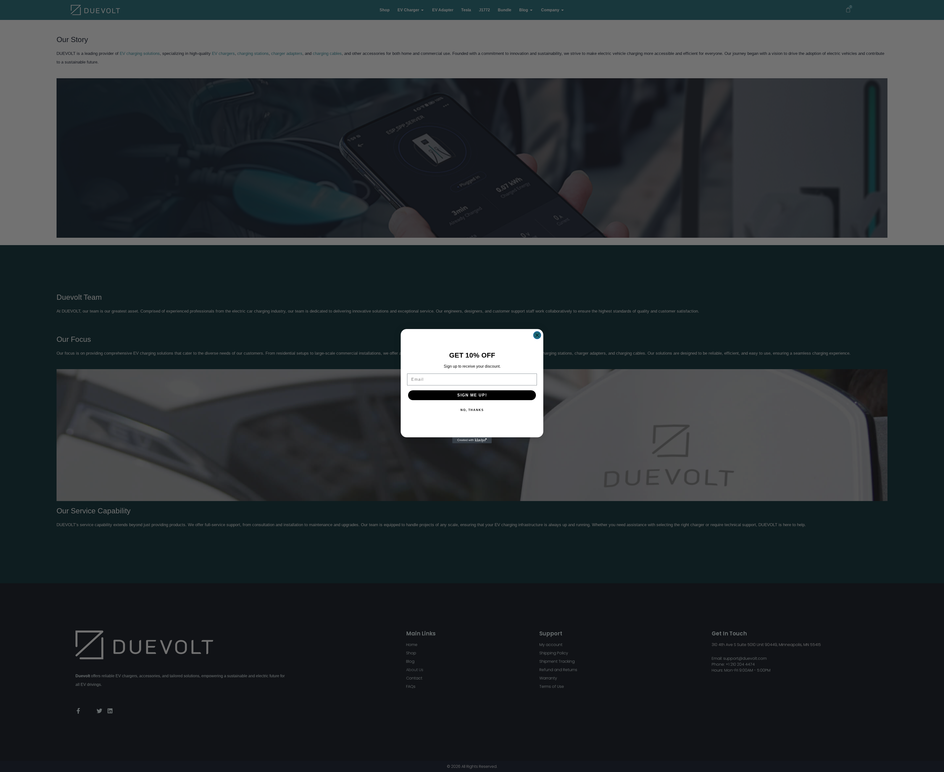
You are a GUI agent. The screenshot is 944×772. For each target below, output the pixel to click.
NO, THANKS (472, 410)
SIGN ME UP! (472, 395)
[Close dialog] (537, 335)
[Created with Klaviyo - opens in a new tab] (472, 440)
